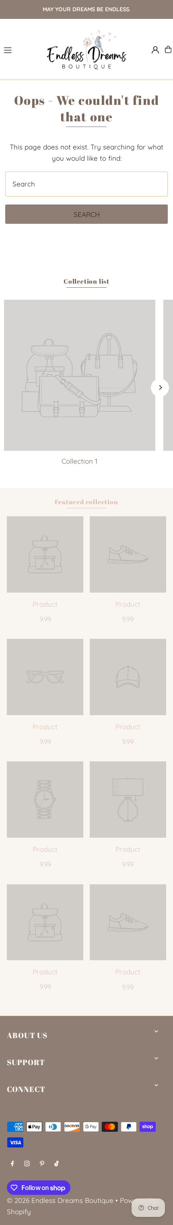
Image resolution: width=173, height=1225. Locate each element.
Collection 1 (79, 461)
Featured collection (86, 501)
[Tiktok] (56, 1163)
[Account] (155, 49)
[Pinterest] (42, 1163)
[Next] (160, 387)
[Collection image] (79, 375)
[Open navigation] (20, 49)
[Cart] (168, 49)
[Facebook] (12, 1163)
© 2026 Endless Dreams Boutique (60, 1200)
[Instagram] (27, 1163)
